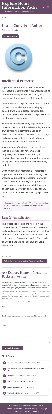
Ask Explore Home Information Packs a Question (23, 261)
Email (24, 316)
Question (5, 325)
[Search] (43, 7)
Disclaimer (18, 409)
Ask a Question (9, 36)
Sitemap (18, 411)
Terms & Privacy (31, 409)
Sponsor (36, 411)
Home (4, 17)
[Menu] (48, 7)
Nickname (6, 306)
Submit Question (12, 348)
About (9, 409)
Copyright (43, 409)
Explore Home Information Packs (19, 5)
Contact (27, 411)
